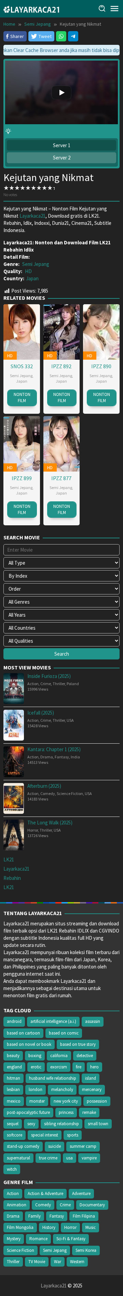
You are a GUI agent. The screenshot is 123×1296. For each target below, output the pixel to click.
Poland (73, 683)
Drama (46, 756)
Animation (16, 1205)
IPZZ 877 (61, 478)
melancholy (62, 1089)
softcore (14, 1135)
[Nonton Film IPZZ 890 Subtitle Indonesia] (101, 331)
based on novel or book (29, 1044)
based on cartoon (23, 1033)
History (48, 1227)
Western (77, 1262)
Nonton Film (22, 397)
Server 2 (61, 157)
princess (66, 1112)
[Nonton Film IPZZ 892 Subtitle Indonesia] (61, 331)
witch (12, 1169)
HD (28, 271)
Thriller (59, 683)
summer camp (83, 1146)
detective (85, 1055)
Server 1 (61, 145)
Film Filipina (84, 1216)
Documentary (92, 1205)
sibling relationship (61, 1124)
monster (37, 1101)
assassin (92, 1021)
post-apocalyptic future (28, 1112)
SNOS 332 (22, 366)
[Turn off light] (8, 131)
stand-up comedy (23, 1146)
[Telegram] (73, 36)
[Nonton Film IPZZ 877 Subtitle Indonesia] (61, 443)
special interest (44, 1135)
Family (34, 1216)
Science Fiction (70, 793)
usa (69, 1158)
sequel (12, 1124)
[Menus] (114, 8)
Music (90, 1227)
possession (97, 1101)
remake (89, 1112)
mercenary (91, 1089)
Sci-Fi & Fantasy (70, 1239)
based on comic (64, 1033)
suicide (54, 1146)
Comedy (47, 793)
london (35, 1089)
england (14, 1067)
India (75, 756)
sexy (31, 1124)
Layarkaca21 (32, 216)
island (90, 1078)
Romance (38, 1239)
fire (78, 1067)
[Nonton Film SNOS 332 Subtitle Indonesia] (21, 331)
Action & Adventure (45, 1193)
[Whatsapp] (61, 36)
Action (33, 683)
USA (70, 720)
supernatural (18, 1158)
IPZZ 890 (101, 366)
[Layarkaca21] (31, 8)
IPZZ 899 (22, 478)
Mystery (13, 1239)
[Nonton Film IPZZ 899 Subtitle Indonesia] (21, 443)
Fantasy (62, 756)
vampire (89, 1158)
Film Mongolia (20, 1227)
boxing (34, 1055)
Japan (32, 278)
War (57, 1262)
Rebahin (12, 878)
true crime (48, 1158)
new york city (66, 1101)
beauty (13, 1055)
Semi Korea (86, 1250)
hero (94, 1067)
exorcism (58, 1067)
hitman (13, 1078)
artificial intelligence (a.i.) (53, 1021)
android (14, 1021)
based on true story (78, 1044)
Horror (32, 830)
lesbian (13, 1089)
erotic (36, 1067)
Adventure (81, 1193)
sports (72, 1135)
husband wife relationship (52, 1078)
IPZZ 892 (61, 366)
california (59, 1055)
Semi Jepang (35, 264)
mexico (13, 1101)
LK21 (8, 859)
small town (98, 1124)
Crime (45, 683)
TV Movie (36, 1262)
